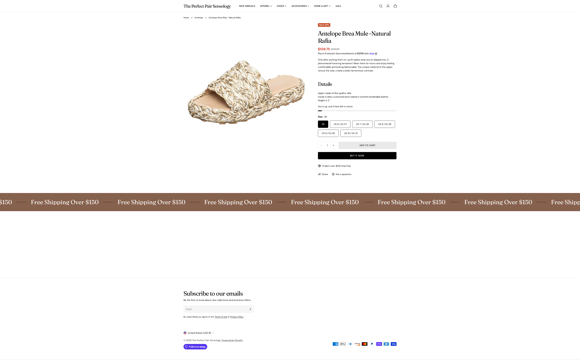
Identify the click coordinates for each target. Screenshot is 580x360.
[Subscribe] (250, 309)
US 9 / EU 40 (328, 133)
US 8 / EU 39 (384, 124)
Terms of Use (221, 317)
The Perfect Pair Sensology (207, 6)
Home (186, 17)
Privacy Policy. (237, 317)
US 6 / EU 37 (340, 124)
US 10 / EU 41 (351, 133)
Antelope (199, 17)
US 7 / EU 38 (362, 124)
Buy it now (357, 155)
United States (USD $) (199, 332)
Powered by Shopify (232, 340)
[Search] (381, 6)
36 (323, 124)
